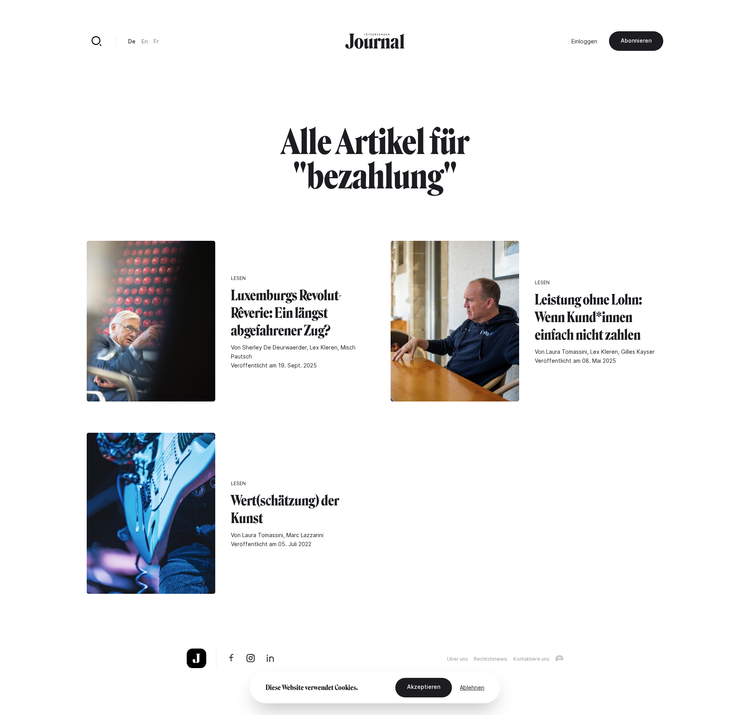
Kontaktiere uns (531, 659)
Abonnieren (636, 40)
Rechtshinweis (490, 659)
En (144, 41)
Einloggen (584, 41)
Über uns (457, 659)
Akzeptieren (423, 686)
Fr (156, 41)
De (132, 41)
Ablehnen (472, 687)
